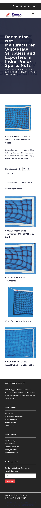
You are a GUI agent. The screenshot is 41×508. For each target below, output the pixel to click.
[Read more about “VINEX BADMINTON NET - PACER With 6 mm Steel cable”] (20, 355)
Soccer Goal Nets (12, 447)
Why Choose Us (11, 419)
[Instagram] (21, 6)
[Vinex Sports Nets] (13, 14)
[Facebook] (13, 6)
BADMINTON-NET (18, 70)
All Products (10, 441)
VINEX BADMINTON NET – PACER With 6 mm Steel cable (20, 363)
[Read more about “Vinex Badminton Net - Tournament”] (20, 270)
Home (7, 70)
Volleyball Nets (11, 450)
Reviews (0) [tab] (27, 182)
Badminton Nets (11, 452)
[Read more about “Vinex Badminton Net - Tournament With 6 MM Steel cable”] (20, 224)
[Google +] (8, 173)
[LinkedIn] (12, 173)
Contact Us (9, 425)
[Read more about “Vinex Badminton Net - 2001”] (20, 314)
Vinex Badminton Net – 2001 (18, 321)
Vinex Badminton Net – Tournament (16, 279)
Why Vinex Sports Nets (14, 416)
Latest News (10, 444)
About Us (9, 414)
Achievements (10, 422)
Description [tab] (12, 182)
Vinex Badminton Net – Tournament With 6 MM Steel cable (19, 234)
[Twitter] (17, 6)
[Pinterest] (25, 6)
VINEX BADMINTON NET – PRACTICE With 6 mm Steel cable (18, 139)
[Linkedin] (29, 6)
